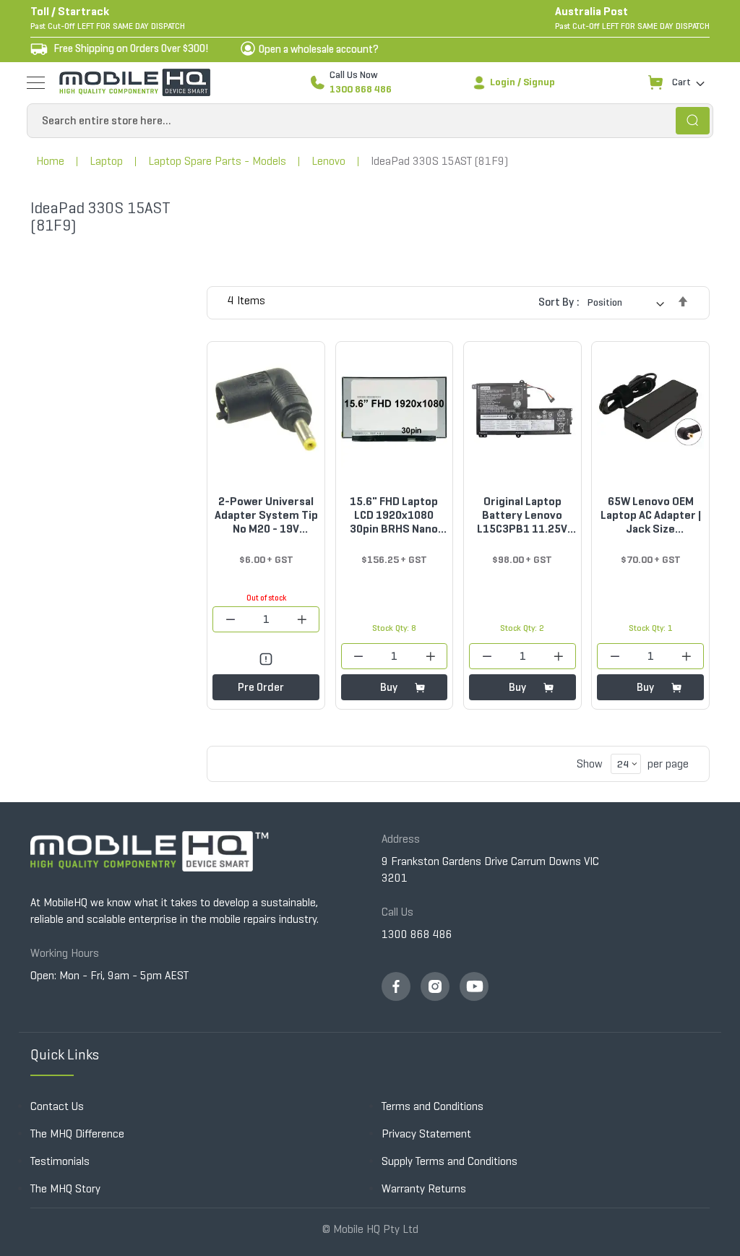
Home (50, 161)
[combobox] (370, 120)
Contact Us (57, 1106)
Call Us (397, 912)
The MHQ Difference (77, 1133)
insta (435, 986)
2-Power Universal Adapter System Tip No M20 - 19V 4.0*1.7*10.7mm (266, 514)
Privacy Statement (426, 1133)
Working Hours (64, 953)
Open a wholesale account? (319, 49)
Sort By (556, 302)
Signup (539, 82)
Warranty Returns (424, 1188)
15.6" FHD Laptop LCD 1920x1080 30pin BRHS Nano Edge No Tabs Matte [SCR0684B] (393, 514)
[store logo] (134, 82)
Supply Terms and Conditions (449, 1161)
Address (401, 839)
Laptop (106, 161)
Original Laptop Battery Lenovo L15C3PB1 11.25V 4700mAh (522, 514)
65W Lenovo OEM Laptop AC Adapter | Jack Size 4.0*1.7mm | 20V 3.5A (651, 514)
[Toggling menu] (36, 83)
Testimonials (60, 1161)
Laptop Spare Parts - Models (217, 161)
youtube (474, 986)
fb (396, 986)
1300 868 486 (361, 89)
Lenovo (328, 161)
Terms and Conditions (432, 1106)
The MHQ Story (65, 1188)
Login (502, 82)
